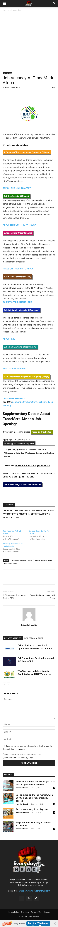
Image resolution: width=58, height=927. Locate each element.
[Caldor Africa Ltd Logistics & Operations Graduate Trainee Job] (9, 648)
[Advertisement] (29, 42)
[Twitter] (11, 93)
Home (5, 10)
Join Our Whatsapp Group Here (38, 923)
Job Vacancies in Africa (43, 560)
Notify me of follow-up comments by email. (23, 754)
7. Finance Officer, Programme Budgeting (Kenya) (26, 376)
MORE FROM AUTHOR (33, 638)
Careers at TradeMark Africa (21, 560)
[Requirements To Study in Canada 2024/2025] (8, 826)
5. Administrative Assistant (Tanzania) (21, 310)
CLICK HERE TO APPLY (14, 398)
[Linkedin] (24, 93)
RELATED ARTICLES (12, 638)
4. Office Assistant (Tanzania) (17, 276)
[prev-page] (4, 684)
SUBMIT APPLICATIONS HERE (17, 302)
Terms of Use (36, 912)
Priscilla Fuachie (11, 87)
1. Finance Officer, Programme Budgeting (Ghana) (27, 152)
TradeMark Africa (10, 564)
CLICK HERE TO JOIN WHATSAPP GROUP (22, 484)
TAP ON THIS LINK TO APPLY (17, 188)
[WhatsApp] (18, 93)
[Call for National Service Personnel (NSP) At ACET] (9, 661)
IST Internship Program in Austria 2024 (14, 596)
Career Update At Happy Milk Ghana (42, 596)
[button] (29, 923)
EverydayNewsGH (22, 788)
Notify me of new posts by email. (19, 758)
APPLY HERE (9, 339)
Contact (47, 912)
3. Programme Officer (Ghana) (18, 233)
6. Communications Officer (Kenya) (20, 347)
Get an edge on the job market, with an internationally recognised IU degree (34, 798)
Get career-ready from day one (32, 809)
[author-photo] (29, 621)
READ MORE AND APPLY (15, 368)
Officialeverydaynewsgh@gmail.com (34, 891)
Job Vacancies (15, 10)
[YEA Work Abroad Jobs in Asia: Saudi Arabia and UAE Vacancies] (9, 674)
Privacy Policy (13, 912)
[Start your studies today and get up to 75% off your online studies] (8, 785)
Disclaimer (25, 912)
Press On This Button (41, 432)
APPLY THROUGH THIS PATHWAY (19, 225)
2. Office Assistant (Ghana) (16, 196)
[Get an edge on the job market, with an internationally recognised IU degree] (8, 798)
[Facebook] (5, 93)
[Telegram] (30, 93)
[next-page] (8, 684)
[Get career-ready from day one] (8, 813)
